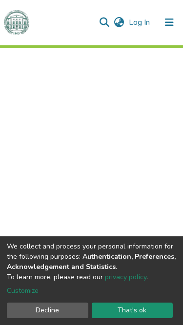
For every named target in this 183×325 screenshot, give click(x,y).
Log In (140, 22)
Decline (47, 310)
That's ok (132, 310)
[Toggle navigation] (169, 22)
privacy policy (125, 277)
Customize (23, 290)
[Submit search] (104, 22)
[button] (119, 22)
